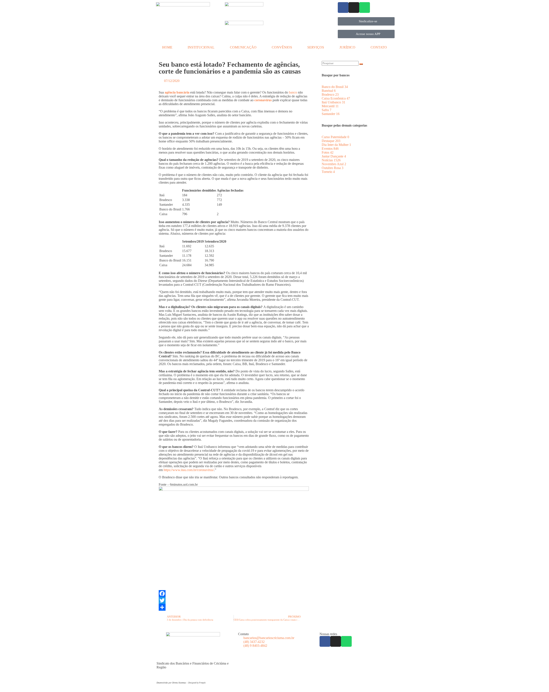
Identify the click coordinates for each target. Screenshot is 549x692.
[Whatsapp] (364, 7)
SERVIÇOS (315, 47)
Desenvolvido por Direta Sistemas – (172, 682)
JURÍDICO (347, 47)
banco (293, 92)
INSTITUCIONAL (201, 47)
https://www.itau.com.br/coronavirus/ (189, 470)
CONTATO (379, 47)
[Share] (234, 607)
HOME (167, 47)
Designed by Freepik (196, 683)
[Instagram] (353, 7)
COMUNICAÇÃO (243, 47)
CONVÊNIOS (282, 47)
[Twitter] (234, 600)
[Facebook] (343, 7)
